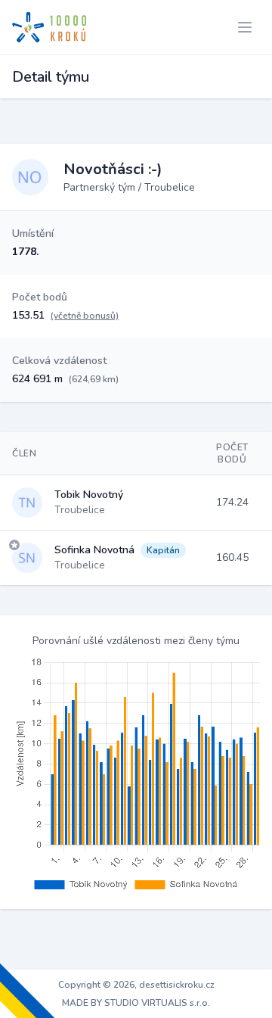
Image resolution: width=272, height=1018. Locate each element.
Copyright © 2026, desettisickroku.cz (136, 985)
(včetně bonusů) (85, 316)
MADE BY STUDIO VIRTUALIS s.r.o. (136, 1003)
